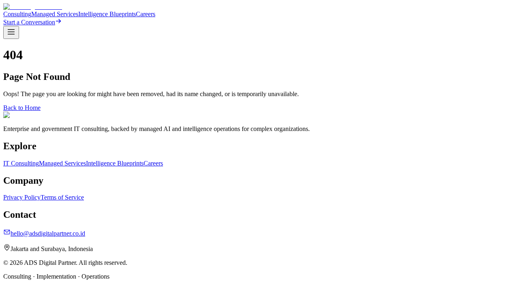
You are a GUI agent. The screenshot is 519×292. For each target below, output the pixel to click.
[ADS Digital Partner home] (32, 6)
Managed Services (54, 14)
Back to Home (22, 107)
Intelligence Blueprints (107, 14)
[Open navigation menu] (11, 32)
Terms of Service (62, 197)
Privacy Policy (22, 197)
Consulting (17, 14)
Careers (145, 14)
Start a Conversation (29, 22)
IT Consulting (21, 163)
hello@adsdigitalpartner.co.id (48, 233)
